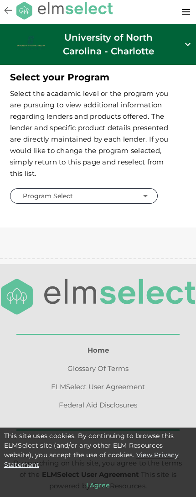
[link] (30, 48)
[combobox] (82, 195)
